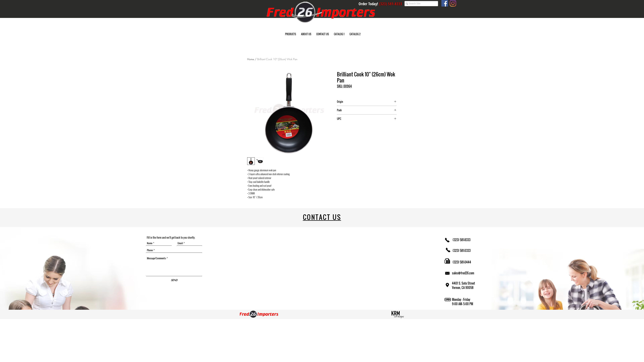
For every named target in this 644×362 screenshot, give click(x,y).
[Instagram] (453, 3)
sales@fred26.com (463, 273)
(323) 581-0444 (461, 262)
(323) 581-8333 (461, 240)
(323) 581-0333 (461, 250)
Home (250, 59)
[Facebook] (444, 3)
